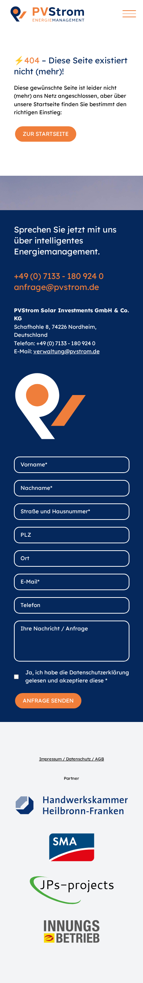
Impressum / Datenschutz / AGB (71, 759)
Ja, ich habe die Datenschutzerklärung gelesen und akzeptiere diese (77, 676)
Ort (25, 558)
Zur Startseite (46, 133)
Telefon (30, 605)
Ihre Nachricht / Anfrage (54, 628)
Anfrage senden (48, 700)
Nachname (36, 487)
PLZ (26, 534)
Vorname (34, 464)
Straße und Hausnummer (55, 511)
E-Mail (30, 581)
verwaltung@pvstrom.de (66, 351)
